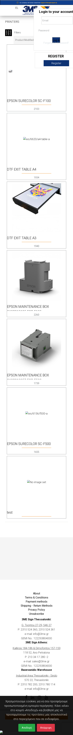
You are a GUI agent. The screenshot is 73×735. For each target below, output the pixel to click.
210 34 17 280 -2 (38, 657)
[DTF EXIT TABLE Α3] (36, 207)
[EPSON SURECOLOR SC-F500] (36, 413)
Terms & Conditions (36, 597)
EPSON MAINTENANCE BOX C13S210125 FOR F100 (28, 309)
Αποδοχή (27, 727)
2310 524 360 (29, 629)
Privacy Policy (36, 609)
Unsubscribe (36, 613)
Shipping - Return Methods (36, 605)
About (36, 593)
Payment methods (36, 601)
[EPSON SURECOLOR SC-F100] (10, 70)
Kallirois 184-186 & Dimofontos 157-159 (36, 648)
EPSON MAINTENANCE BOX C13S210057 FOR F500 (28, 377)
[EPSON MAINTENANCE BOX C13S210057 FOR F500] (36, 345)
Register (56, 63)
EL (16, 7)
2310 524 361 (47, 629)
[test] (36, 482)
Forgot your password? (56, 43)
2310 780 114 (47, 684)
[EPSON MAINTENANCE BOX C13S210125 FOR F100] (36, 276)
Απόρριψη (45, 727)
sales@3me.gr (40, 661)
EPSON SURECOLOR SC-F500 (29, 444)
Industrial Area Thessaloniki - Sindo (36, 675)
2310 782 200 (29, 684)
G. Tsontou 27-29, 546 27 (37, 625)
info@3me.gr (41, 634)
